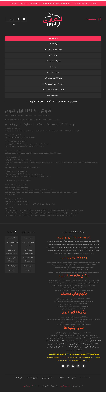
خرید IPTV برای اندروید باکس (53, 78)
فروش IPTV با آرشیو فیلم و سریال (53, 90)
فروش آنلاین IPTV (53, 72)
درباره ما (19, 378)
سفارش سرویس (28, 238)
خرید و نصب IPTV (52, 95)
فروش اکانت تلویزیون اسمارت (28, 251)
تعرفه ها (61, 378)
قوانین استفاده (31, 378)
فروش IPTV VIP (53, 44)
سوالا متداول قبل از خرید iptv (53, 50)
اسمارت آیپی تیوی (66, 386)
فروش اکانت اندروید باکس (53, 61)
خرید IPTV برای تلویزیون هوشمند (53, 84)
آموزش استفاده (28, 266)
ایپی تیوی (53, 67)
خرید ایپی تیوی (53, 38)
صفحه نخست (85, 378)
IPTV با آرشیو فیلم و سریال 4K (28, 259)
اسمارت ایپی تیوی (29, 386)
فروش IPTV (53, 55)
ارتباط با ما (28, 270)
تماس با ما (72, 378)
